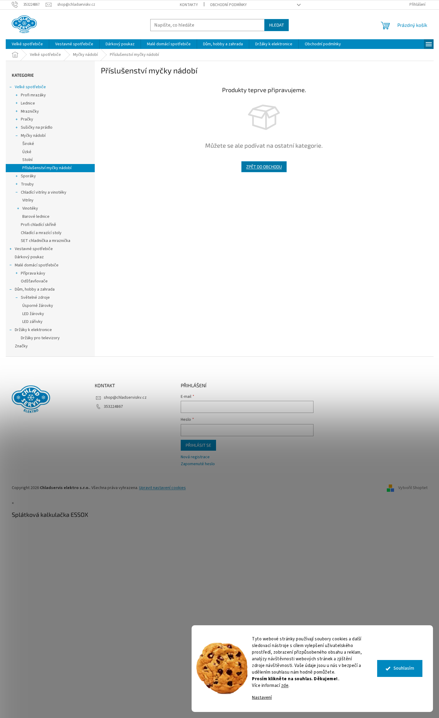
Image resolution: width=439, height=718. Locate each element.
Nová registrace (195, 457)
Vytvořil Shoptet (413, 488)
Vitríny (27, 200)
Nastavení (262, 697)
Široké (28, 144)
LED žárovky (33, 314)
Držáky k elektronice (33, 330)
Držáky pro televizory (40, 338)
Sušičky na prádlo (36, 127)
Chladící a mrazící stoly (41, 233)
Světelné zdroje (35, 298)
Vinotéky (30, 208)
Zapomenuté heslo (198, 464)
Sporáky (28, 176)
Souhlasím (403, 668)
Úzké (26, 152)
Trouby (27, 184)
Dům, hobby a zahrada (35, 289)
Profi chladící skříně (38, 225)
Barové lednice (35, 217)
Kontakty (189, 5)
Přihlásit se (198, 445)
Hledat (276, 24)
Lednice (28, 103)
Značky (21, 346)
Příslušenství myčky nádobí (47, 168)
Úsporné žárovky (37, 306)
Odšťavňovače (34, 281)
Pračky (27, 119)
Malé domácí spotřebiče (37, 265)
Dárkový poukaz (29, 257)
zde (285, 685)
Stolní (27, 160)
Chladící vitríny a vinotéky (43, 192)
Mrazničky (30, 111)
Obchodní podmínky (228, 5)
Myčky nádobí (33, 136)
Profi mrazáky (33, 95)
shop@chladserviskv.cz (125, 397)
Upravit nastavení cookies (162, 488)
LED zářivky (32, 322)
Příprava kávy (33, 273)
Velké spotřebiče (30, 87)
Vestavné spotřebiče (34, 249)
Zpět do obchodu (264, 166)
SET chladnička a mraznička (45, 241)
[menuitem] (27, 44)
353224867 (113, 407)
